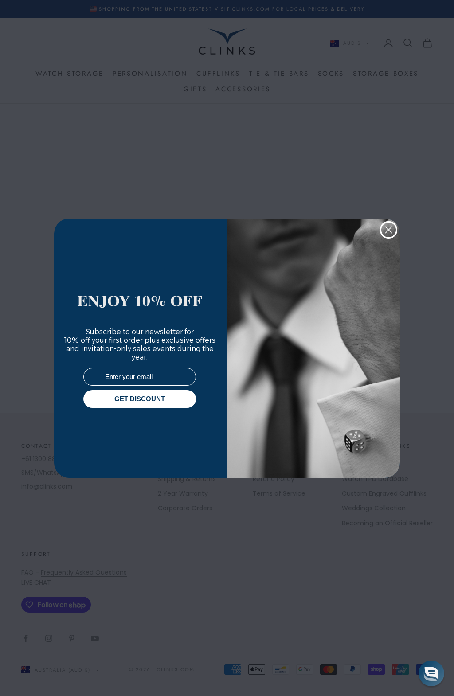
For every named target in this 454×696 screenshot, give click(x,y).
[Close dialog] (388, 230)
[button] (431, 673)
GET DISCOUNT (139, 399)
